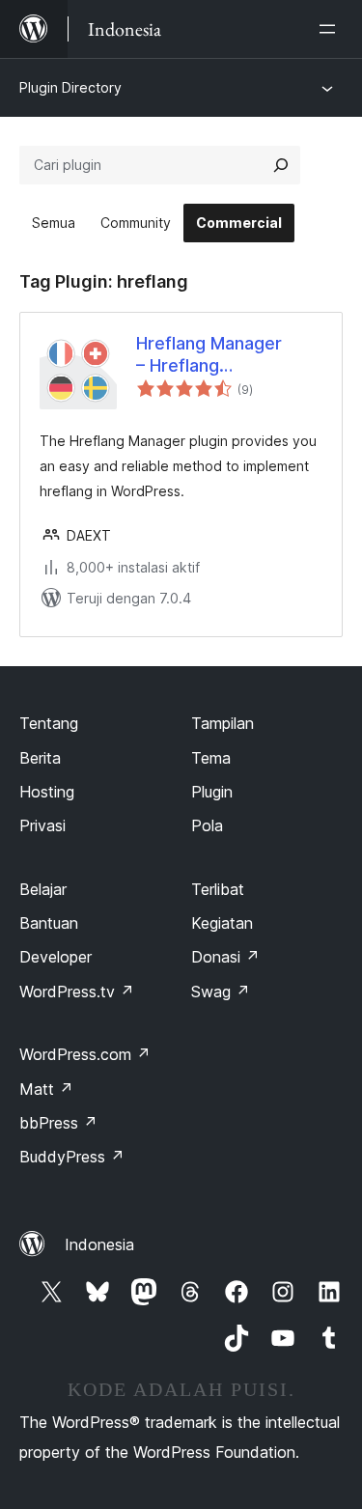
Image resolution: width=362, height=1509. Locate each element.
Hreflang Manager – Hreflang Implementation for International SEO (214, 355)
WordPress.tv (76, 991)
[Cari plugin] (281, 165)
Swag (220, 991)
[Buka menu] (331, 29)
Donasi (225, 956)
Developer (55, 956)
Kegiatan (222, 923)
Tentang (48, 723)
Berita (40, 758)
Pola (207, 825)
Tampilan (222, 723)
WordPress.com (85, 1054)
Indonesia (99, 1244)
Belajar (43, 889)
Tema (211, 758)
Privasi (42, 825)
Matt (46, 1089)
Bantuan (48, 923)
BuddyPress (72, 1156)
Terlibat (217, 889)
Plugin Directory (70, 87)
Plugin (212, 791)
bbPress (58, 1122)
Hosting (46, 791)
